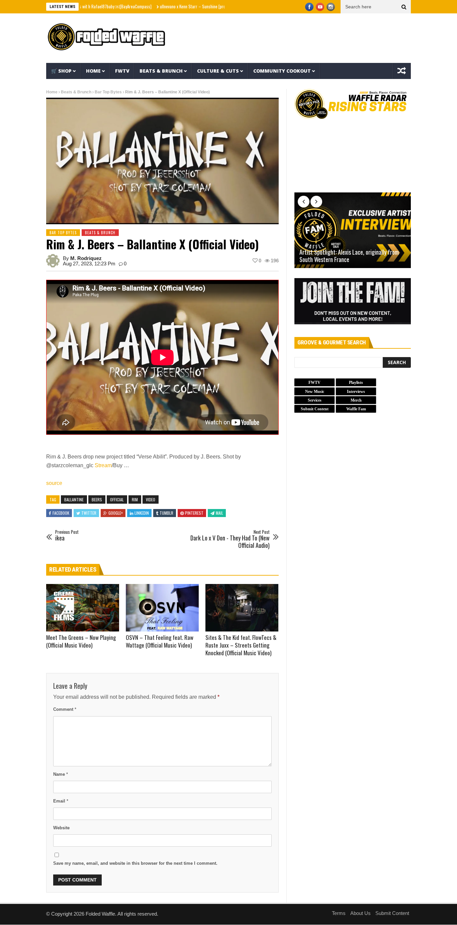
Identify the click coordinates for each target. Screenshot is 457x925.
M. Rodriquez (86, 258)
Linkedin (141, 513)
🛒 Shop (61, 71)
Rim (135, 499)
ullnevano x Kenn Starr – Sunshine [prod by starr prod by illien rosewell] (195, 6)
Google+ (115, 513)
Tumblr (166, 513)
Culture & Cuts (218, 71)
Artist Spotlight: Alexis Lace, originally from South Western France (349, 256)
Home (93, 71)
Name (60, 774)
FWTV (122, 71)
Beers (97, 499)
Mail (219, 513)
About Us (360, 913)
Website (61, 827)
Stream (103, 465)
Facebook (61, 513)
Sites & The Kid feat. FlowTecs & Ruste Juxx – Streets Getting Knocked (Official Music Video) (240, 645)
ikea (67, 535)
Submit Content (392, 913)
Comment (64, 709)
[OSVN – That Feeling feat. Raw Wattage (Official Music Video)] (162, 608)
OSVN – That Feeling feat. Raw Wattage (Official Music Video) (159, 641)
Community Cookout (282, 71)
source (54, 483)
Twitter (88, 513)
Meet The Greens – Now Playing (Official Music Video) (81, 641)
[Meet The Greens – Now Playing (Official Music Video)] (82, 608)
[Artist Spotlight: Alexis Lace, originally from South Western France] (352, 230)
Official (117, 499)
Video (150, 499)
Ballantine (74, 499)
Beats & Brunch (161, 71)
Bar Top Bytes (108, 92)
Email (60, 801)
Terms (339, 913)
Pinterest (194, 513)
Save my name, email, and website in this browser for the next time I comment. (135, 863)
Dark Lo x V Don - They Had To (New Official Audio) (230, 539)
